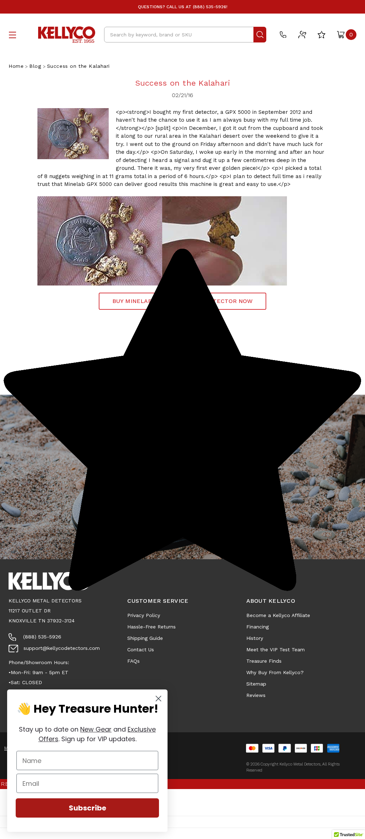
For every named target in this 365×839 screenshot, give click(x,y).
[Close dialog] (158, 698)
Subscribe (87, 808)
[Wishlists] (321, 34)
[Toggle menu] (12, 35)
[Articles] (302, 34)
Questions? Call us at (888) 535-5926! (182, 6)
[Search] (259, 34)
